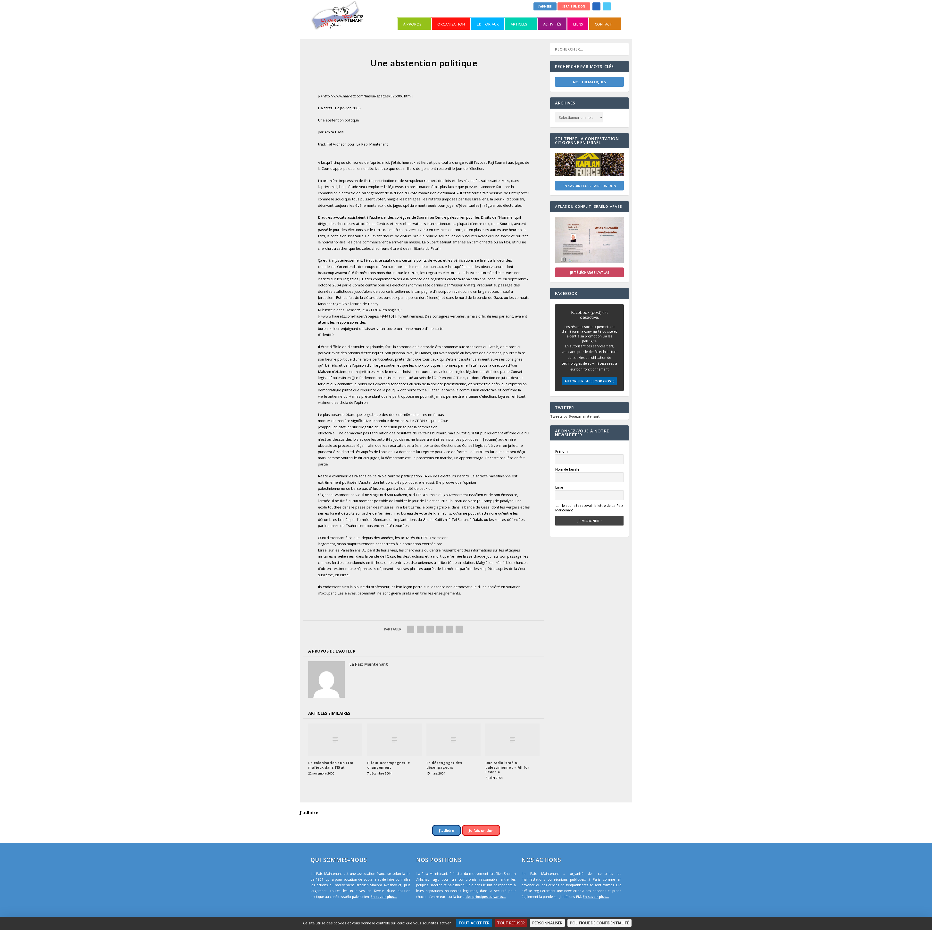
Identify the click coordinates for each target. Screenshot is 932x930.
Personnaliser (547, 923)
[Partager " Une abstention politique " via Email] (449, 629)
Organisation (451, 24)
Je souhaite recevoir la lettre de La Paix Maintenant (589, 507)
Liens (578, 24)
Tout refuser (511, 923)
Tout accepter (474, 923)
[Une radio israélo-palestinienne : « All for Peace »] (512, 739)
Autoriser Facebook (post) (589, 381)
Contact (603, 24)
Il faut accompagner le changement (388, 764)
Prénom (561, 451)
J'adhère (545, 6)
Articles (519, 24)
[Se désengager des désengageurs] (453, 739)
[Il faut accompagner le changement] (394, 739)
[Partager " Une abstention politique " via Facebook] (411, 629)
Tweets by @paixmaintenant (575, 416)
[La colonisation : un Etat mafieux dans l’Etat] (335, 739)
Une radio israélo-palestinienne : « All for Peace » (507, 767)
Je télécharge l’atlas (589, 272)
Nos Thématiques (589, 82)
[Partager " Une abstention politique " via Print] (459, 629)
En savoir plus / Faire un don (589, 185)
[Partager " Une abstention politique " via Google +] (430, 629)
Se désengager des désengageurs (444, 764)
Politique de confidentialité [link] (599, 923)
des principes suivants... (486, 896)
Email (559, 487)
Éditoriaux (488, 24)
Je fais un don (573, 6)
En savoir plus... (384, 896)
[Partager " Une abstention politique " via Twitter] (420, 629)
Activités (552, 24)
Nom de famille (567, 469)
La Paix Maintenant (369, 664)
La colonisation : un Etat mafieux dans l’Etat (331, 764)
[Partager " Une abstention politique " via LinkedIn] (440, 629)
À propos (412, 24)
